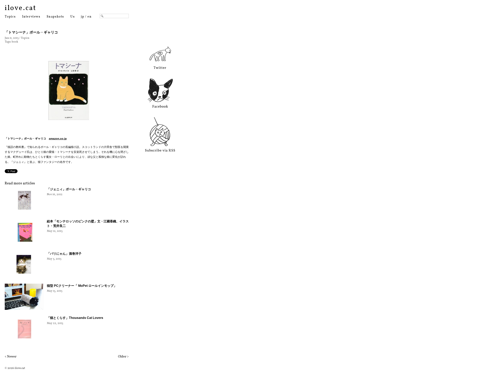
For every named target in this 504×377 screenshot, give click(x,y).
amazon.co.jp (58, 138)
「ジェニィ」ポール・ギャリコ (69, 189)
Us (72, 17)
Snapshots (55, 17)
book (15, 42)
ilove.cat (20, 8)
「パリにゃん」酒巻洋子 (64, 253)
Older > (123, 357)
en (89, 17)
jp (82, 17)
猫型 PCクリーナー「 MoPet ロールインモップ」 (82, 285)
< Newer (11, 357)
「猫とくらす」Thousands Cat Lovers (75, 317)
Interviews (31, 17)
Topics (10, 17)
